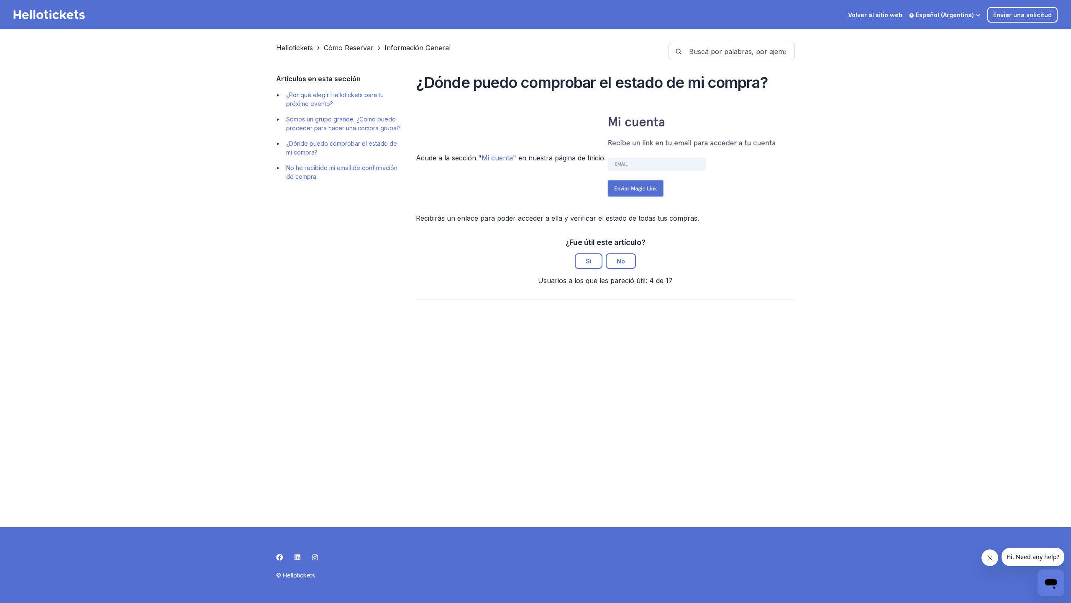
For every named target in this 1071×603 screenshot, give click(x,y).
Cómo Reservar (349, 48)
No (621, 261)
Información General (417, 48)
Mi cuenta (497, 158)
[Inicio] (49, 15)
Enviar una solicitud (1022, 14)
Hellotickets (294, 48)
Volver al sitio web (875, 14)
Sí (589, 261)
